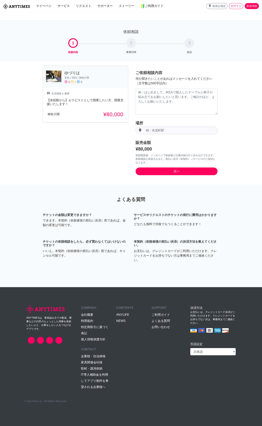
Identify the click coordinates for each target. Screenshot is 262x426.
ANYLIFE (122, 314)
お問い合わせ (161, 327)
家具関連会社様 (91, 362)
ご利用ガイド (161, 314)
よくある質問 (161, 320)
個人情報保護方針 (93, 339)
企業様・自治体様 (93, 356)
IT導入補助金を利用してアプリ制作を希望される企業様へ (95, 381)
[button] (216, 6)
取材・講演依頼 (91, 368)
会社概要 (87, 314)
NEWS (121, 320)
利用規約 (87, 320)
